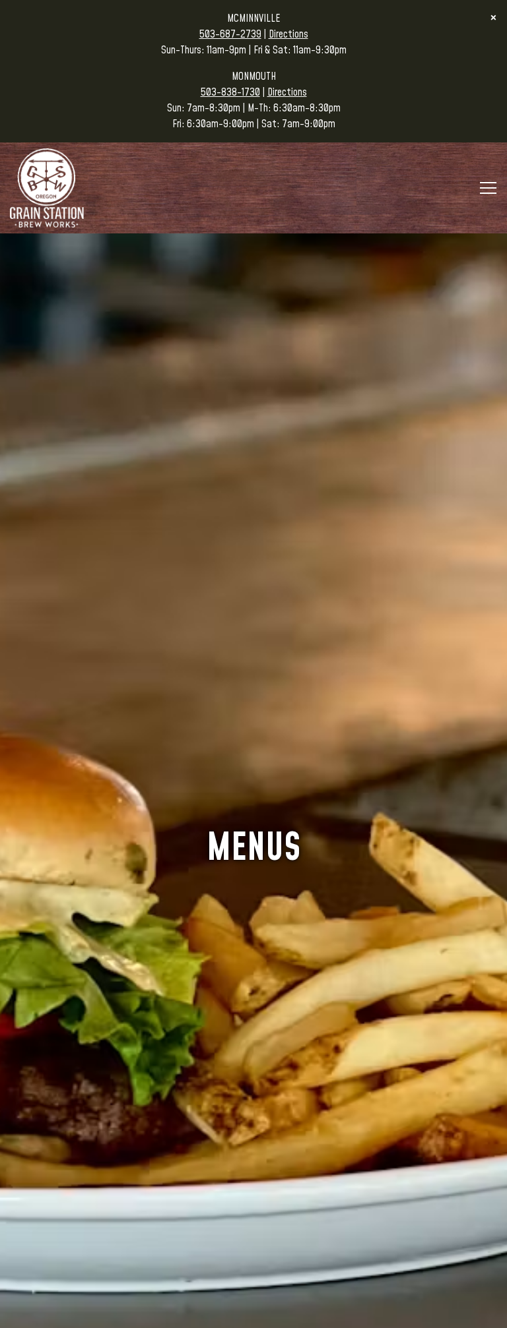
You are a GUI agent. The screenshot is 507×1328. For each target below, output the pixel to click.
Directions (288, 34)
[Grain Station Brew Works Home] (49, 187)
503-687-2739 (230, 34)
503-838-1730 (230, 92)
